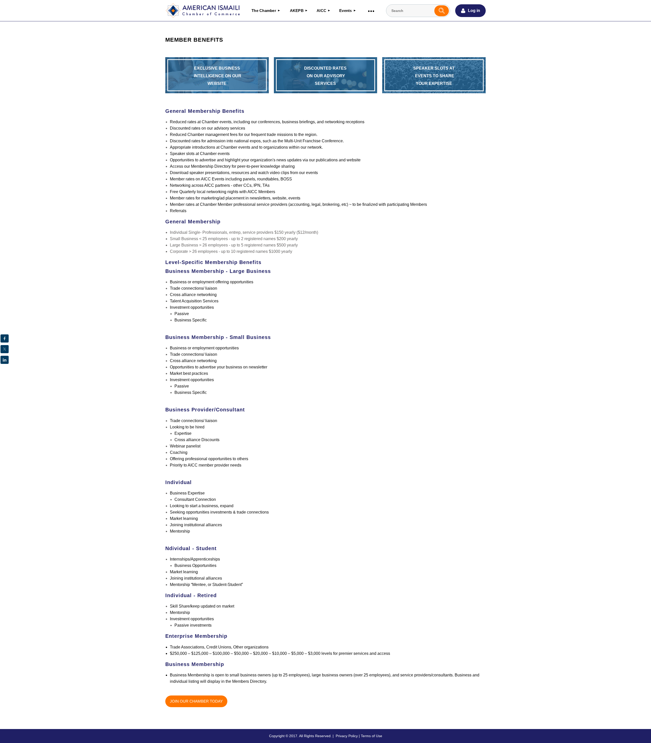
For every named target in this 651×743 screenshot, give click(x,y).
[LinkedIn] (5, 360)
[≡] (371, 10)
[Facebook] (5, 338)
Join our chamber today (196, 701)
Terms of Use (371, 736)
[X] (5, 349)
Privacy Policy (347, 736)
